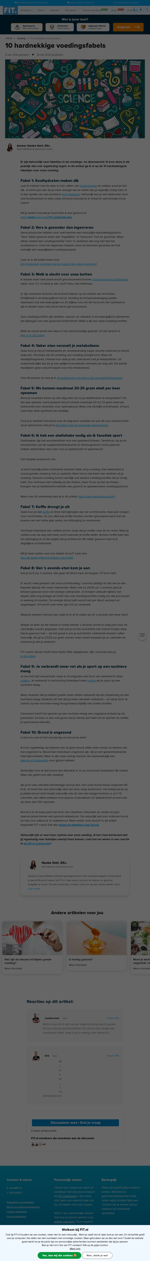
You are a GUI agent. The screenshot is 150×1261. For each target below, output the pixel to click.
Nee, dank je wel (97, 1255)
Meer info (75, 1248)
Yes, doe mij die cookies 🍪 (59, 1255)
